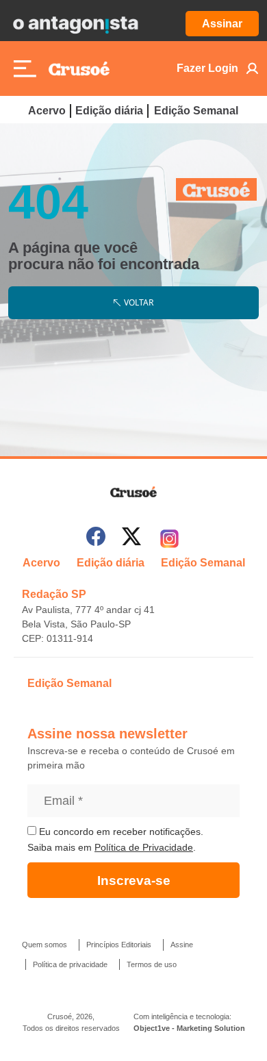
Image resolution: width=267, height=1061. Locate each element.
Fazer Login (207, 68)
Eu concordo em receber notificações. (119, 831)
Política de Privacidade (143, 847)
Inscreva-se (133, 880)
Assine (181, 944)
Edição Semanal (196, 110)
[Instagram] (169, 539)
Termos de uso (152, 964)
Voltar (138, 302)
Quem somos (44, 944)
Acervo (47, 110)
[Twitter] (131, 539)
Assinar (222, 23)
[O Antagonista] (75, 24)
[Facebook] (95, 539)
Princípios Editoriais (118, 944)
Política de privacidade (70, 964)
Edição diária (109, 110)
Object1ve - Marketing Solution (189, 1028)
